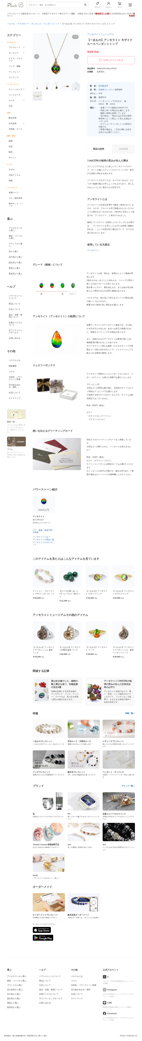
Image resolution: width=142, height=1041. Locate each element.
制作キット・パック (15, 204)
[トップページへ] (15, 7)
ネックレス (13, 53)
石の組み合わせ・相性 (14, 386)
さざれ (12, 169)
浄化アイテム (14, 175)
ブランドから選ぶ (15, 245)
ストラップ (13, 77)
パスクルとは (14, 360)
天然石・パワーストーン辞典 (15, 378)
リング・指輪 (14, 66)
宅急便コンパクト (106, 89)
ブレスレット (14, 47)
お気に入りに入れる (113, 60)
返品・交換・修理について (15, 316)
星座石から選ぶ (15, 273)
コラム (12, 371)
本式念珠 (13, 123)
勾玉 (11, 106)
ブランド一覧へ (128, 786)
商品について (14, 304)
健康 (40, 530)
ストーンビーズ (15, 89)
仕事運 (36, 532)
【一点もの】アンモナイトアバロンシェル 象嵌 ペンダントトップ (96, 650)
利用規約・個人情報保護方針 (15, 1036)
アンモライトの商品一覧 (43, 539)
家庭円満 (48, 530)
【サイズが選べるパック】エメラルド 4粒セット (43, 594)
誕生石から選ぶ (15, 262)
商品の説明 (98, 149)
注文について (14, 309)
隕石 (11, 152)
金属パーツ (13, 192)
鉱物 (11, 141)
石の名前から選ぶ (15, 989)
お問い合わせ (14, 338)
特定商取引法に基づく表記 (37, 1036)
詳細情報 (123, 149)
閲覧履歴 (13, 366)
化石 (11, 146)
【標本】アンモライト (122, 591)
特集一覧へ (130, 713)
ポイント (13, 157)
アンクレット (14, 72)
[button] (36, 56)
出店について (14, 392)
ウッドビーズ (14, 95)
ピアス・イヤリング (15, 59)
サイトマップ (14, 398)
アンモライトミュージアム (100, 34)
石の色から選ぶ (15, 257)
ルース (12, 100)
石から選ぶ (13, 251)
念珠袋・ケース (15, 129)
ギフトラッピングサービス (15, 331)
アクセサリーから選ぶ (15, 229)
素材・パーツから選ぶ (15, 237)
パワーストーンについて (15, 297)
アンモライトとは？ (41, 537)
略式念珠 (13, 118)
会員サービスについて (15, 323)
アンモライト (93, 250)
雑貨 (11, 180)
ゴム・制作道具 (15, 198)
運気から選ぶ (14, 268)
